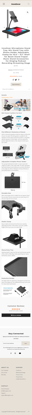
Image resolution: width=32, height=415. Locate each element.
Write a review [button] (16, 315)
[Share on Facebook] (13, 80)
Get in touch (4, 372)
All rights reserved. (21, 411)
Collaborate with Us (21, 379)
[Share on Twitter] (16, 80)
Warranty (3, 374)
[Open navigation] (5, 4)
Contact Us (18, 370)
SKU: (14, 72)
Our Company (4, 370)
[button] (13, 76)
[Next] (28, 27)
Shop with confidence (8, 89)
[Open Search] (28, 4)
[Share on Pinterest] (18, 80)
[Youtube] (20, 353)
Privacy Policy (19, 377)
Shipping (10, 70)
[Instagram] (15, 353)
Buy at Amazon (16, 84)
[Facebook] (11, 353)
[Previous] (4, 27)
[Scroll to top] (28, 411)
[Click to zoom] (28, 12)
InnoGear (13, 411)
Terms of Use (19, 374)
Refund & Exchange (20, 372)
